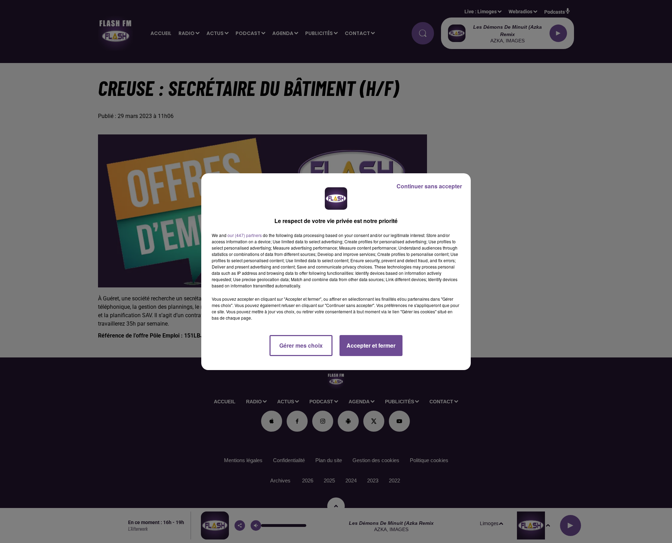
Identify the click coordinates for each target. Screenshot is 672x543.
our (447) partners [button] (244, 235)
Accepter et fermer (371, 345)
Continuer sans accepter (429, 186)
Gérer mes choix (301, 345)
